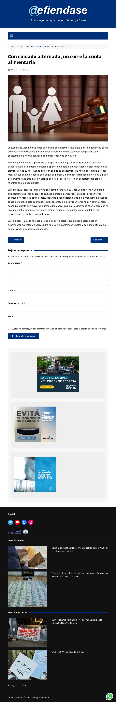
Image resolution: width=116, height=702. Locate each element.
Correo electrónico (18, 303)
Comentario (15, 263)
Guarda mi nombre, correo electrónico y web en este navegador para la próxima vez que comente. (59, 328)
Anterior (18, 239)
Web (10, 316)
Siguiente (97, 239)
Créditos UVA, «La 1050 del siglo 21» (68, 651)
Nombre (13, 290)
